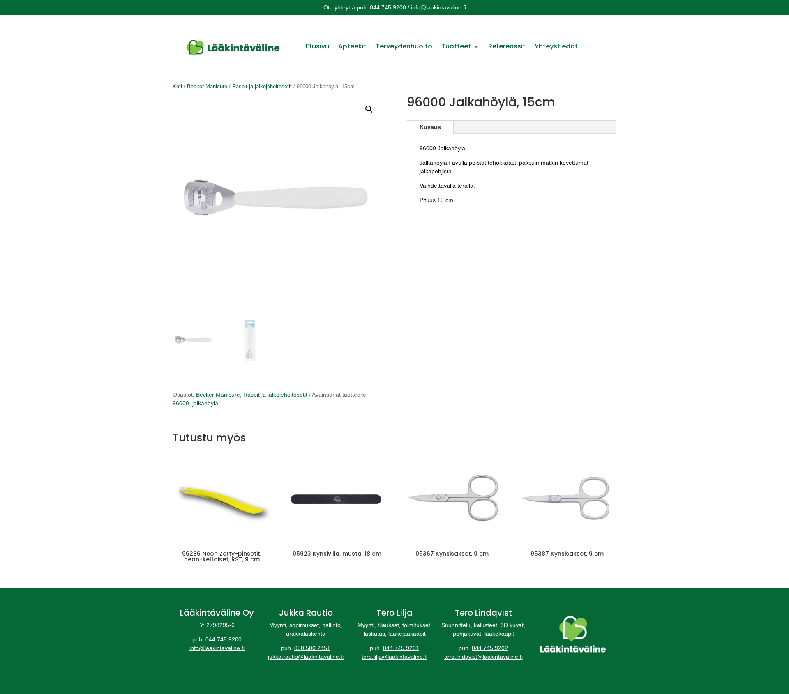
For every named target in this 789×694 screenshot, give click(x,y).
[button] (369, 109)
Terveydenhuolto (404, 46)
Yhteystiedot (556, 46)
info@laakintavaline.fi (217, 648)
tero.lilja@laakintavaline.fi (394, 656)
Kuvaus (430, 127)
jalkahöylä (205, 403)
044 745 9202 (490, 648)
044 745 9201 (401, 648)
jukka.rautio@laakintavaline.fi (306, 656)
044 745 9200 (223, 639)
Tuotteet (456, 46)
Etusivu (317, 46)
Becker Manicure (207, 86)
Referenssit (507, 46)
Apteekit (352, 46)
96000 (181, 403)
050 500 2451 (312, 648)
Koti (177, 86)
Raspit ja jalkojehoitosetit (262, 86)
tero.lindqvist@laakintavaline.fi (483, 656)
